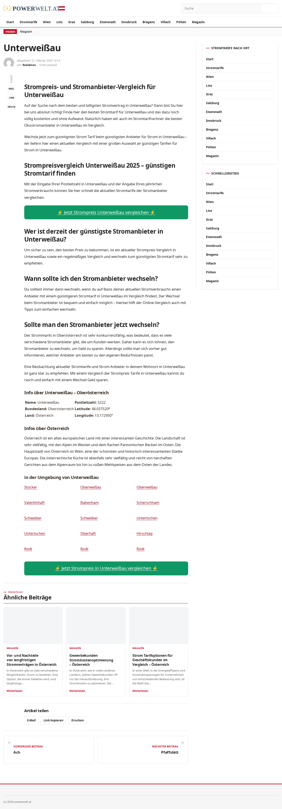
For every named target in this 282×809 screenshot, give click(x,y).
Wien (47, 22)
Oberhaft (88, 533)
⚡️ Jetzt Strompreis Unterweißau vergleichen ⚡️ (106, 212)
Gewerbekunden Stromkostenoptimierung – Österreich (91, 660)
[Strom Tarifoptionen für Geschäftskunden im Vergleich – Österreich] (159, 626)
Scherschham (148, 502)
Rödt (28, 548)
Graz (71, 22)
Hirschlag (144, 533)
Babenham (89, 502)
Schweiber (33, 517)
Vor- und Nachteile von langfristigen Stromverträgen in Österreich (32, 660)
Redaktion (29, 65)
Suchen (269, 8)
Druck (11, 106)
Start (10, 22)
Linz (59, 22)
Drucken (77, 720)
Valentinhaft (34, 502)
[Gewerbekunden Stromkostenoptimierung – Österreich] (96, 626)
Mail (11, 88)
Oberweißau (90, 487)
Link (11, 97)
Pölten (181, 22)
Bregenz (149, 22)
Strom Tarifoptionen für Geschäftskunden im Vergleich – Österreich (152, 660)
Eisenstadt (108, 22)
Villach (166, 22)
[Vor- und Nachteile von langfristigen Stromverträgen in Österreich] (33, 626)
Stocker (30, 487)
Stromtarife (28, 22)
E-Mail (31, 720)
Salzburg (87, 22)
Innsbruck (129, 22)
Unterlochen (147, 517)
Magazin (198, 22)
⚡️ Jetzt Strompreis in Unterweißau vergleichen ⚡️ (106, 568)
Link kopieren (53, 720)
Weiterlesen (14, 691)
